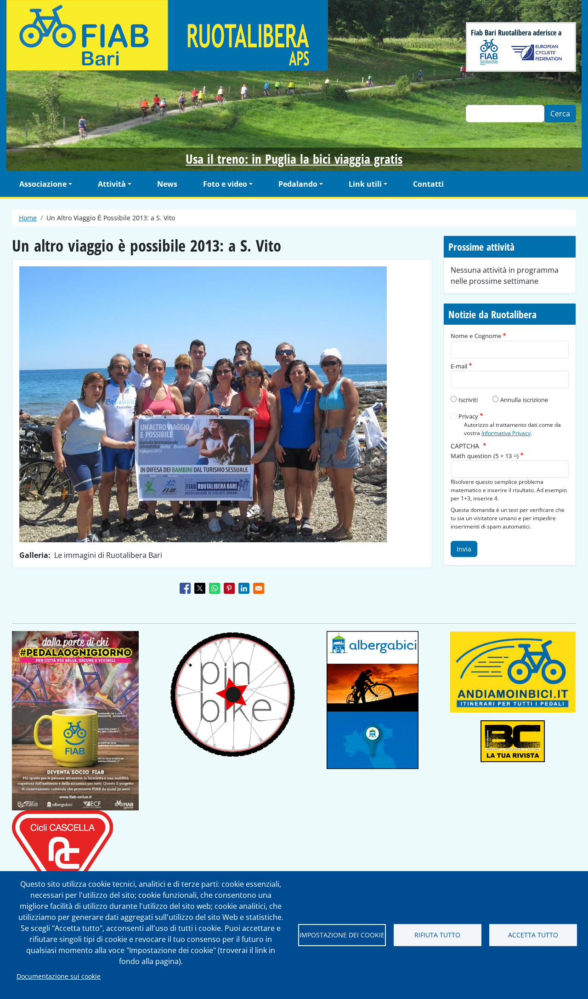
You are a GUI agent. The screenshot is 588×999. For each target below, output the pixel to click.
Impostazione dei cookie (342, 934)
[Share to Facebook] (185, 588)
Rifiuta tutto (437, 934)
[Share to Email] (258, 588)
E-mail (459, 366)
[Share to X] (199, 588)
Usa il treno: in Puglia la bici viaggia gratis (294, 158)
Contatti (428, 184)
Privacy (468, 416)
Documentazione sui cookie (59, 976)
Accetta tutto (533, 934)
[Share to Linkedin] (243, 588)
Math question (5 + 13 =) (485, 456)
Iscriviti (468, 400)
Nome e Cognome (476, 336)
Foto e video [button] (225, 184)
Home (28, 217)
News (167, 184)
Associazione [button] (43, 184)
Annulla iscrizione (524, 400)
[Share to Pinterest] (229, 588)
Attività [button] (112, 184)
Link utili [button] (365, 184)
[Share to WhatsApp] (214, 588)
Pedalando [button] (297, 184)
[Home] (222, 35)
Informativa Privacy (506, 432)
